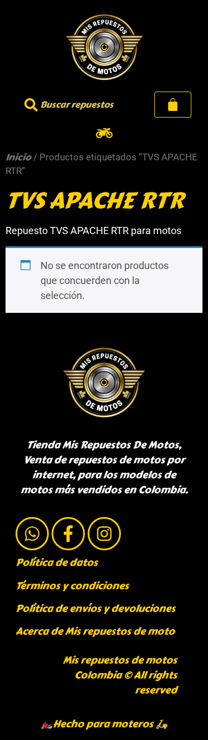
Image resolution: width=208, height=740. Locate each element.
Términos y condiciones (72, 586)
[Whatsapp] (32, 533)
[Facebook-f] (68, 533)
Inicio (18, 157)
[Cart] (172, 105)
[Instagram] (104, 533)
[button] (104, 132)
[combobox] (74, 104)
